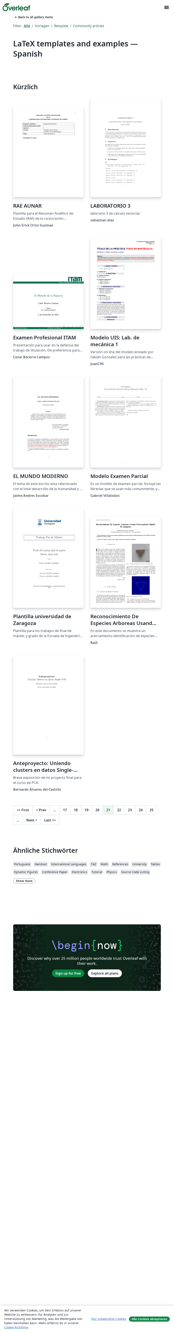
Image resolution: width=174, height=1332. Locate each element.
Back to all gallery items (33, 17)
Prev (41, 810)
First (23, 810)
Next (31, 820)
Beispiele (61, 26)
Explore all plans (104, 973)
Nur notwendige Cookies (108, 1319)
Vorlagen (42, 26)
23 (130, 810)
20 (97, 810)
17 (65, 810)
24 (141, 810)
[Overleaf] (16, 7)
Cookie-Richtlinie (16, 1327)
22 (119, 810)
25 (151, 810)
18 (76, 810)
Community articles (88, 26)
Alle (27, 26)
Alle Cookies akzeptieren (149, 1319)
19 (86, 810)
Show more (24, 881)
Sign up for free (68, 973)
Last (50, 820)
